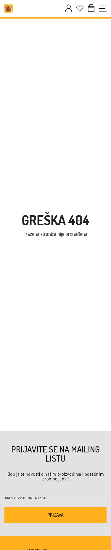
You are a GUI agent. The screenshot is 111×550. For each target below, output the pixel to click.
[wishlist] (79, 8)
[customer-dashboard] (68, 8)
